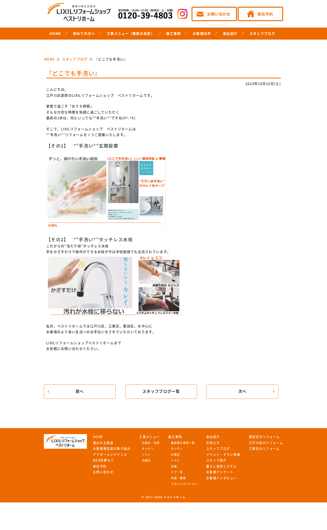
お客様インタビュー (221, 478)
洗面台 (146, 460)
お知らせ (213, 442)
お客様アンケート (219, 472)
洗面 (174, 466)
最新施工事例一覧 (182, 443)
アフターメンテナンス (110, 454)
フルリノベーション (184, 484)
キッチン (148, 448)
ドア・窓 (177, 472)
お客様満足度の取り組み (111, 448)
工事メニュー (149, 436)
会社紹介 (230, 33)
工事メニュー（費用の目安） (130, 33)
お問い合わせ (103, 472)
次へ (242, 391)
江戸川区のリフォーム (266, 442)
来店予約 (100, 466)
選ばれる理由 (103, 442)
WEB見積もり (103, 460)
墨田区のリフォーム (264, 436)
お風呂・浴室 (151, 443)
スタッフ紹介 (216, 460)
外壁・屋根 (178, 478)
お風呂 (175, 454)
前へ (80, 391)
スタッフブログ (262, 33)
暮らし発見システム (221, 466)
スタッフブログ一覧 (161, 391)
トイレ (146, 454)
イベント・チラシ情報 (223, 454)
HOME (55, 33)
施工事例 (173, 33)
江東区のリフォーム (264, 448)
